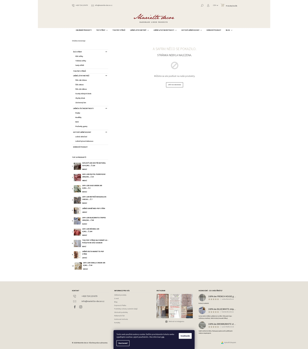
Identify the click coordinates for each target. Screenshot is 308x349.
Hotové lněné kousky (82, 132)
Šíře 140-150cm (81, 80)
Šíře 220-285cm (81, 89)
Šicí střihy (77, 52)
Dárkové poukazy (80, 147)
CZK (214, 5)
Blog (115, 302)
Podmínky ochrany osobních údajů (125, 309)
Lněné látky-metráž (81, 76)
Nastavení (122, 343)
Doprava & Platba (120, 305)
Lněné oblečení (81, 137)
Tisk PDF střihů (79, 71)
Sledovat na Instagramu (176, 321)
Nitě (77, 122)
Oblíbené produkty (120, 295)
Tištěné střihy (80, 61)
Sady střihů (79, 65)
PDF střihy (79, 56)
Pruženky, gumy (81, 126)
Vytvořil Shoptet (230, 343)
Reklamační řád (119, 316)
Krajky (77, 113)
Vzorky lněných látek (83, 93)
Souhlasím (185, 336)
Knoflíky (78, 117)
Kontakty (117, 323)
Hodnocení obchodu (121, 319)
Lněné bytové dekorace (84, 141)
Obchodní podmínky (121, 312)
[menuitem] (83, 30)
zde (162, 337)
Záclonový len (80, 102)
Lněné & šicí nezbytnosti (83, 108)
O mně (116, 298)
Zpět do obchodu (174, 85)
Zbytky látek (80, 98)
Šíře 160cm (79, 85)
